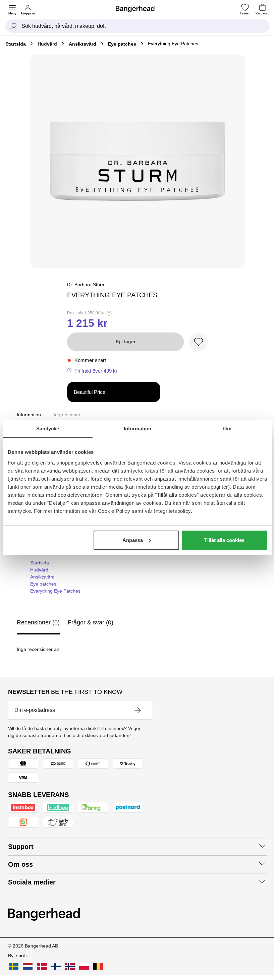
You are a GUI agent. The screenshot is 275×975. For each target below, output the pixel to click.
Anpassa (132, 540)
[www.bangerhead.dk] (41, 966)
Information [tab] (137, 428)
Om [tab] (227, 428)
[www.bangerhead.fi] (55, 966)
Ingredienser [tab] (67, 414)
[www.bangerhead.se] (13, 966)
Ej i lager (125, 341)
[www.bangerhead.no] (69, 966)
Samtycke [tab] (47, 428)
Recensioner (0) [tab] (38, 622)
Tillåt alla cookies (224, 540)
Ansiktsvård (82, 44)
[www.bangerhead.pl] (84, 966)
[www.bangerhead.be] (98, 966)
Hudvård (47, 44)
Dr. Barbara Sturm (86, 284)
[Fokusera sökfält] (13, 26)
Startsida (15, 44)
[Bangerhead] (138, 9)
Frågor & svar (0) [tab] (90, 622)
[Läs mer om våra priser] (109, 313)
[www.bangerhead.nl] (27, 966)
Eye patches (122, 44)
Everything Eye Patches (55, 591)
